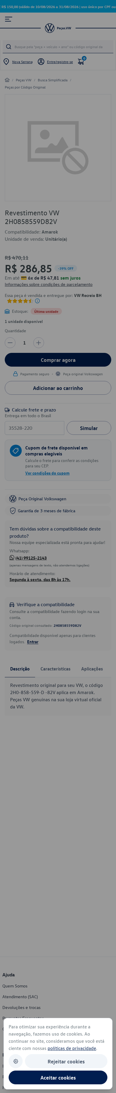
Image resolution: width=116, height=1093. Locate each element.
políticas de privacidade (72, 1048)
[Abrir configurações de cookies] (16, 1061)
